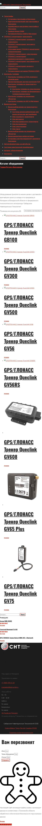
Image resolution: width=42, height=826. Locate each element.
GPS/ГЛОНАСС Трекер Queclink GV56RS (20, 377)
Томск (17, 728)
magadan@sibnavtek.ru (10, 687)
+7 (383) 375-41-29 (8, 683)
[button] (21, 652)
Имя (3, 751)
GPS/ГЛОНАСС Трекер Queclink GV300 (20, 268)
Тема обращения (8, 754)
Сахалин (29, 728)
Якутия (22, 728)
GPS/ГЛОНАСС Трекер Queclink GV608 (20, 449)
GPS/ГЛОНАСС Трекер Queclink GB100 (20, 232)
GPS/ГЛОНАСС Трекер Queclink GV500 (20, 305)
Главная (3, 167)
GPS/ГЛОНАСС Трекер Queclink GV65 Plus (20, 521)
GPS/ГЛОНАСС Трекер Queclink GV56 (20, 341)
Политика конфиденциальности (21, 733)
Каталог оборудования (14, 167)
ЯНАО (34, 728)
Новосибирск (10, 728)
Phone (4, 757)
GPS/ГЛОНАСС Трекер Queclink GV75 (20, 593)
